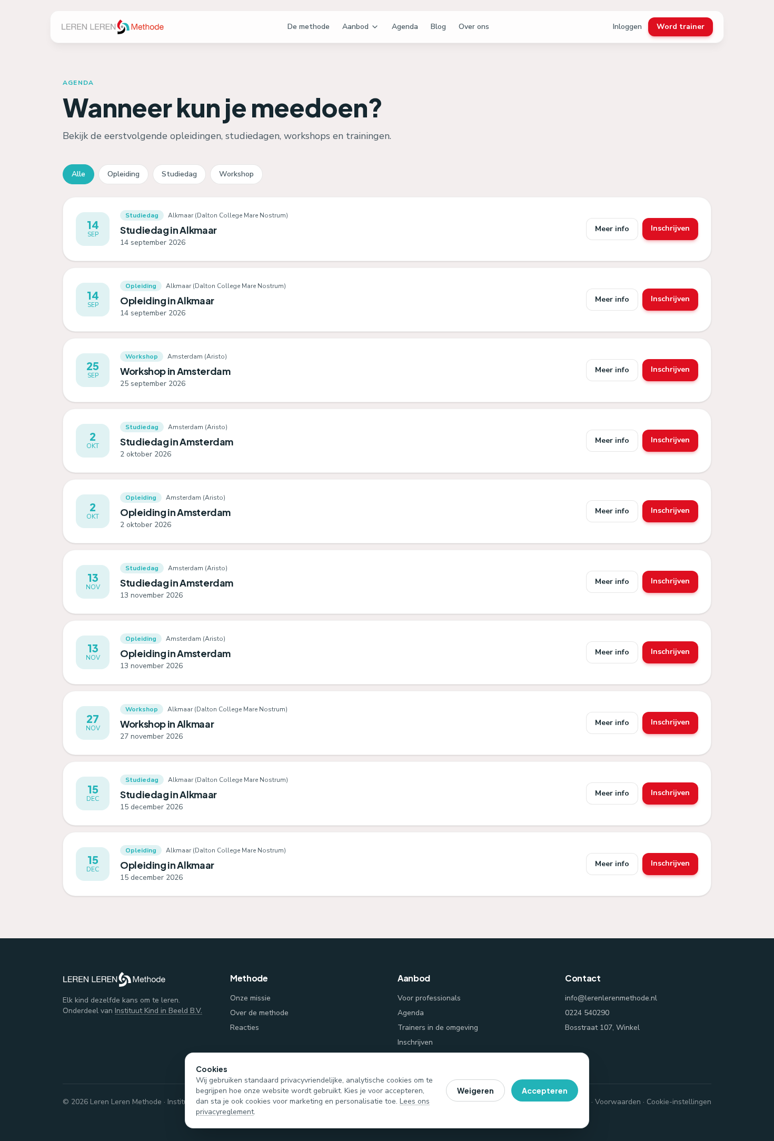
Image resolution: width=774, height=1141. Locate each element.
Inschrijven (670, 228)
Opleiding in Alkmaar (167, 300)
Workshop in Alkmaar (167, 724)
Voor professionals (429, 998)
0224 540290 (587, 1013)
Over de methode (259, 1013)
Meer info (612, 229)
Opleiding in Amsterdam (175, 512)
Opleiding (123, 174)
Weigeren (475, 1090)
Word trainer (680, 27)
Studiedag (179, 174)
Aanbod (355, 27)
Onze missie (250, 998)
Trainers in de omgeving (438, 1028)
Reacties (244, 1028)
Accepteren (545, 1090)
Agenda (405, 27)
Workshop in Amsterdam (175, 371)
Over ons (474, 27)
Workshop (236, 174)
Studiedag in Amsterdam (176, 441)
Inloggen (627, 27)
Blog (438, 27)
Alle (78, 174)
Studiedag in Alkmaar (168, 230)
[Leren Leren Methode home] (112, 26)
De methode (308, 27)
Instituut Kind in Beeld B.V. (158, 1011)
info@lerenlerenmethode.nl (611, 998)
